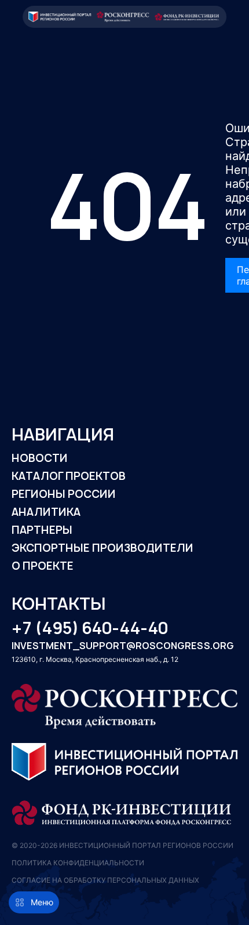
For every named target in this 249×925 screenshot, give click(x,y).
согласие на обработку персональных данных (105, 880)
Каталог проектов (69, 476)
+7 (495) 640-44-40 (90, 629)
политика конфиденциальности (78, 862)
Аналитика (46, 512)
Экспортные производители (102, 548)
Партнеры (42, 530)
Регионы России (64, 494)
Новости (40, 458)
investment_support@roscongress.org (123, 646)
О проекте (43, 566)
